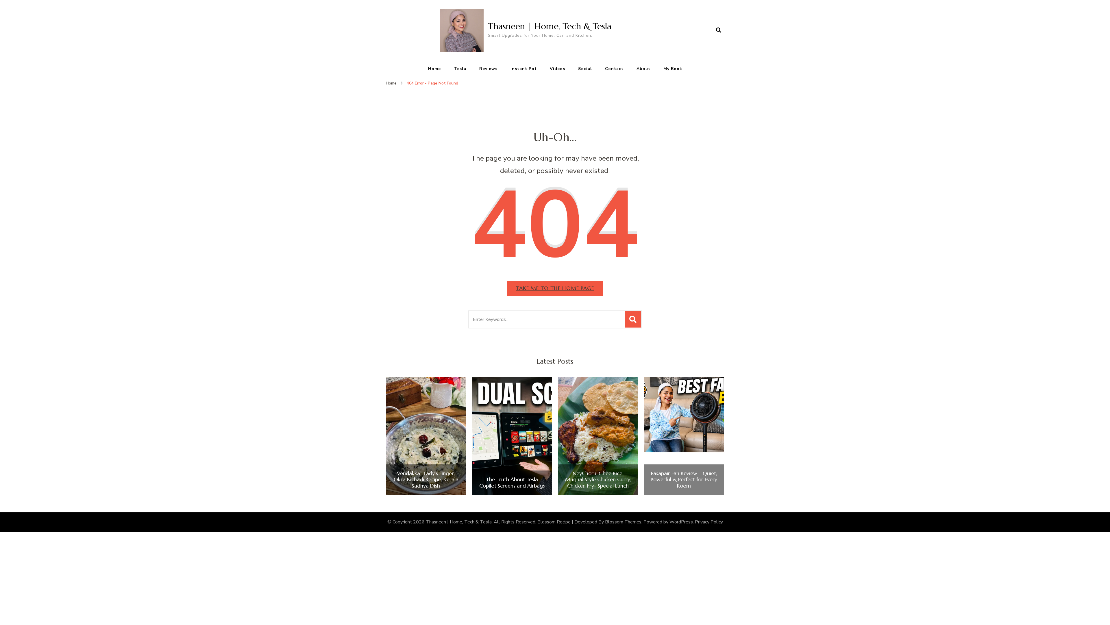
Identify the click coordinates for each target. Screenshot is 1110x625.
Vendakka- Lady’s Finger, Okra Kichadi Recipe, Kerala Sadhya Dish (426, 479)
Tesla (460, 68)
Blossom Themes (623, 522)
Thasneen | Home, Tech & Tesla (549, 26)
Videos (557, 68)
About (643, 68)
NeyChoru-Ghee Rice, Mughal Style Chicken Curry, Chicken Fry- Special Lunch (598, 479)
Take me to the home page (555, 288)
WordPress (681, 522)
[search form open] (718, 30)
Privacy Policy (709, 522)
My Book (672, 68)
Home (434, 68)
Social (585, 68)
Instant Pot (523, 68)
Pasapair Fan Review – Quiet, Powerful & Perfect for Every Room (684, 479)
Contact (614, 68)
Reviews (488, 68)
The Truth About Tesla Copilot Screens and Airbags (512, 482)
